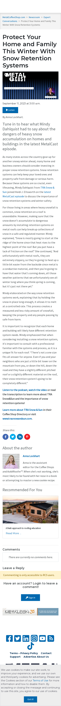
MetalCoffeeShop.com (14, 17)
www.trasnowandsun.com (17, 418)
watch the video (38, 390)
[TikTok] (30, 646)
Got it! (30, 699)
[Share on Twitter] (13, 437)
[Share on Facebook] (5, 437)
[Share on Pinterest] (27, 437)
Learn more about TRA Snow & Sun (23, 409)
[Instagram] (34, 638)
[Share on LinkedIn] (20, 437)
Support (15, 656)
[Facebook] (9, 638)
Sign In (31, 597)
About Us (43, 656)
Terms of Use (40, 680)
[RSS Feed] (50, 638)
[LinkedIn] (26, 638)
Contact (46, 653)
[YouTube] (42, 638)
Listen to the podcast (15, 390)
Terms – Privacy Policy (24, 653)
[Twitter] (17, 638)
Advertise (30, 656)
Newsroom (34, 17)
